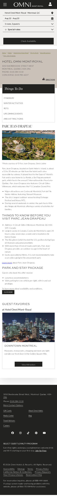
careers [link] (6, 425)
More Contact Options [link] (13, 405)
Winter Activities (13, 103)
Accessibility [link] (9, 469)
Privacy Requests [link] (43, 472)
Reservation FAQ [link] (34, 475)
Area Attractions (45, 53)
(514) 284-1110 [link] (17, 401)
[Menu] (5, 4)
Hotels (10, 53)
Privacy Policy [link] (42, 469)
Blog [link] (30, 416)
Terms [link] (30, 469)
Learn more (7, 262)
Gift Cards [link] (7, 411)
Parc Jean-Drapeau (9, 56)
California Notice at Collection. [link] (17, 472)
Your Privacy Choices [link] (13, 475)
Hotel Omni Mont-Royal (20, 53)
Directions (50, 79)
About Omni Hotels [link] (35, 411)
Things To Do (34, 53)
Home (4, 53)
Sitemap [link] (21, 469)
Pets (6, 108)
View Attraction (28, 364)
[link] (12, 432)
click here (8, 292)
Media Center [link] (8, 416)
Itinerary (9, 98)
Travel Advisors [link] (9, 420)
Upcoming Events (13, 113)
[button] (50, 4)
